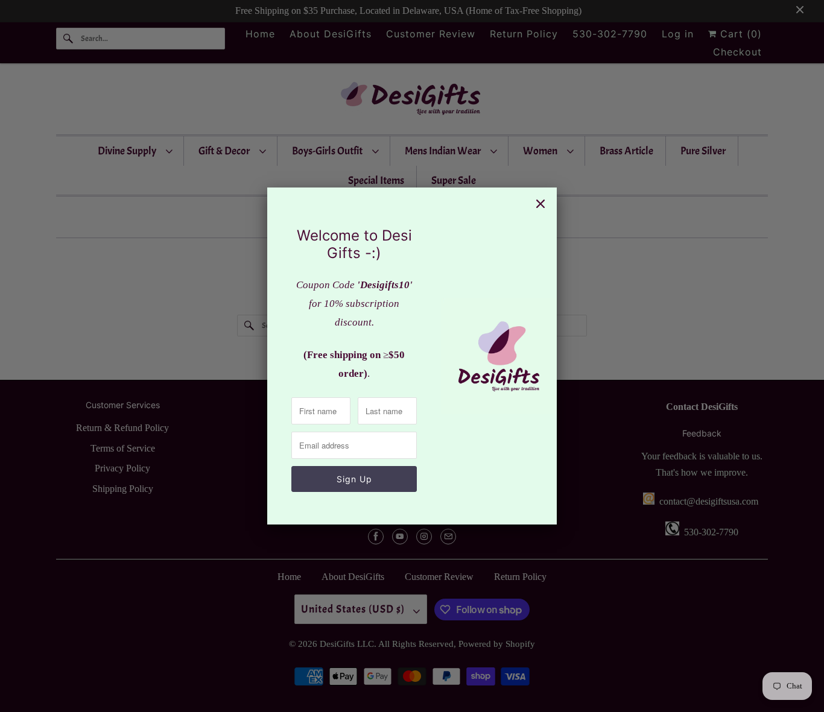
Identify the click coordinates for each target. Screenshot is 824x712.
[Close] (540, 204)
